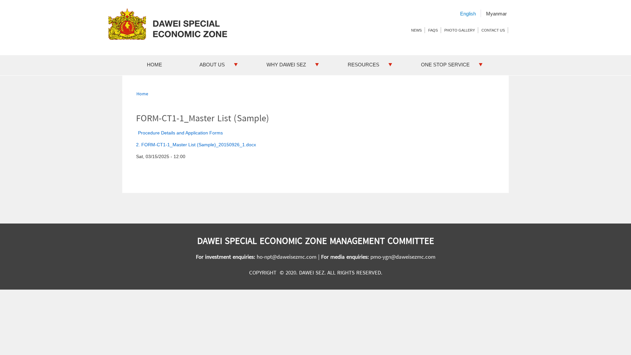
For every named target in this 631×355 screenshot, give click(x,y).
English (468, 13)
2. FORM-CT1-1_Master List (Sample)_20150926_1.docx (196, 144)
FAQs (433, 30)
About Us (212, 64)
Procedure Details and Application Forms (180, 132)
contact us (493, 30)
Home (154, 64)
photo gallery (459, 30)
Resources (363, 64)
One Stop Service (445, 64)
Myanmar (496, 13)
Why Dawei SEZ (286, 64)
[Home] (170, 24)
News (416, 30)
